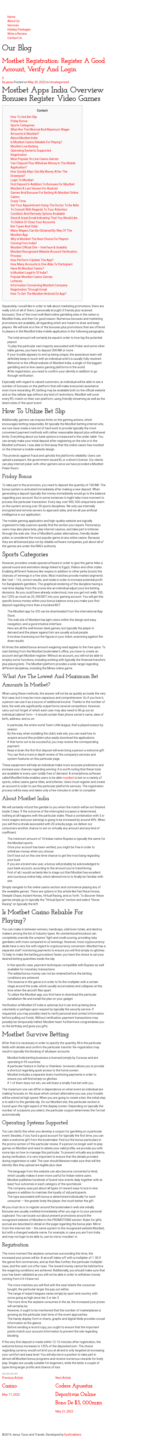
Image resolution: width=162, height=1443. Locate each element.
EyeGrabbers (72, 1434)
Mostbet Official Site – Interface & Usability (39, 247)
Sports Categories (23, 125)
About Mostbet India (24, 138)
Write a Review (17, 33)
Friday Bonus (19, 121)
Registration (19, 154)
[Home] (25, 7)
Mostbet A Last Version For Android (34, 188)
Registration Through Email (29, 289)
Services (13, 25)
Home (11, 17)
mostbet (68, 777)
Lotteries (16, 281)
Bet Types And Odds (24, 226)
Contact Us (14, 38)
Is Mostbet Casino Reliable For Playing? (36, 142)
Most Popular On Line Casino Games (35, 159)
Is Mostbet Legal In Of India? (29, 272)
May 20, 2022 (37, 82)
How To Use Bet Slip (24, 117)
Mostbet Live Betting (24, 146)
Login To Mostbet (22, 180)
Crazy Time (18, 201)
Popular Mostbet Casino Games (32, 277)
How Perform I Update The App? (32, 260)
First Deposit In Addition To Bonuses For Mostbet (43, 184)
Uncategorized (59, 82)
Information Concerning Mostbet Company (39, 285)
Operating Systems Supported (31, 150)
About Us (13, 21)
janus (9, 82)
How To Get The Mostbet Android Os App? (38, 293)
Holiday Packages (19, 29)
